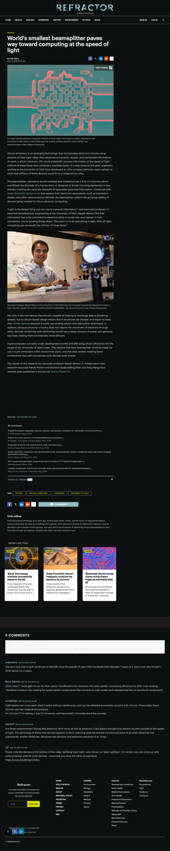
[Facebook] (90, 59)
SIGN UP (143, 20)
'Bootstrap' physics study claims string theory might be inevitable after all (99, 578)
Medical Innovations (121, 792)
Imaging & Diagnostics (122, 799)
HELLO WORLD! (63, 784)
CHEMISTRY (43, 20)
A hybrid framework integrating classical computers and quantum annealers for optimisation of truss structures (54, 431)
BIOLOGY (30, 20)
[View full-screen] (110, 67)
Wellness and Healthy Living (124, 810)
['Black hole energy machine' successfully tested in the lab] (21, 558)
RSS (57, 814)
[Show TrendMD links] (112, 479)
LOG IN (154, 20)
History (87, 795)
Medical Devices (119, 803)
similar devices (21, 323)
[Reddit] (106, 59)
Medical (87, 799)
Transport (143, 795)
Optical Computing (39, 493)
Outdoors (143, 792)
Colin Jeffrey (14, 516)
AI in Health (117, 795)
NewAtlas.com (145, 781)
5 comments (61, 504)
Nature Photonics (60, 371)
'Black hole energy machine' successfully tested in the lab (19, 576)
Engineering (144, 784)
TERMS (59, 803)
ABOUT (59, 792)
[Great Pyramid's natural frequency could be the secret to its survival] (60, 558)
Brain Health (117, 788)
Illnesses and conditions (122, 784)
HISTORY (57, 20)
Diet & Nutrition (118, 818)
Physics (10, 33)
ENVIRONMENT (71, 20)
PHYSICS (86, 20)
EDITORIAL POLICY (64, 795)
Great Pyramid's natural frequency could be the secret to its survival (59, 576)
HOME (8, 20)
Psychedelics (117, 807)
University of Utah (27, 416)
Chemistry (88, 792)
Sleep (114, 825)
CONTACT (60, 810)
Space (86, 807)
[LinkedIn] (101, 59)
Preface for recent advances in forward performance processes (34, 438)
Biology (87, 788)
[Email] (112, 59)
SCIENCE (88, 781)
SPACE (97, 20)
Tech (141, 788)
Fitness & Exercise (120, 822)
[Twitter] (96, 59)
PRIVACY (60, 807)
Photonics (59, 493)
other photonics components (23, 193)
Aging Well (116, 814)
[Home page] (85, 8)
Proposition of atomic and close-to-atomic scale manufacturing (34, 445)
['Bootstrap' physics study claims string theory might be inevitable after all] (99, 558)
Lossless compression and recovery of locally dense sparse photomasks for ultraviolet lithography (49, 468)
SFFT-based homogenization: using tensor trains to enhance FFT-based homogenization (45, 461)
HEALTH (18, 20)
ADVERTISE (61, 799)
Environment (89, 784)
